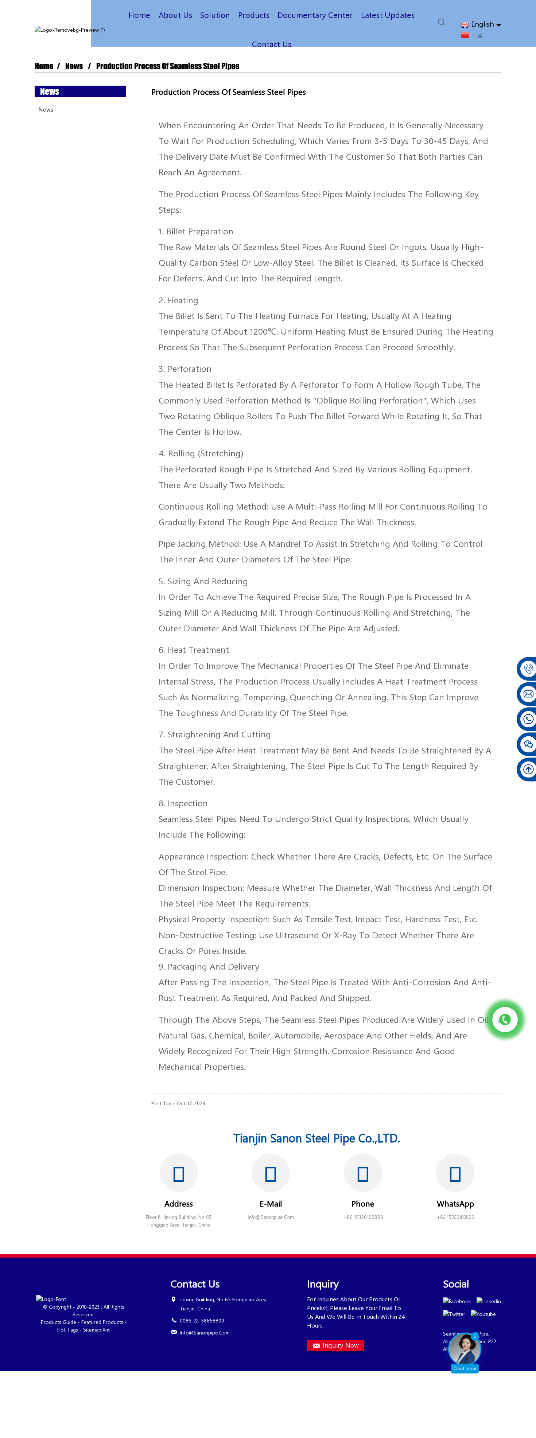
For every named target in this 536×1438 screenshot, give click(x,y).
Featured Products (102, 1321)
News (74, 66)
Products (253, 14)
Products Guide (58, 1321)
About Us (175, 14)
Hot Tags (67, 1329)
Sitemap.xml (96, 1329)
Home (139, 14)
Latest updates (388, 14)
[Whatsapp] (505, 1019)
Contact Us (271, 43)
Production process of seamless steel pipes (167, 66)
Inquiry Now (341, 1345)
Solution (215, 14)
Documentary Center (315, 14)
